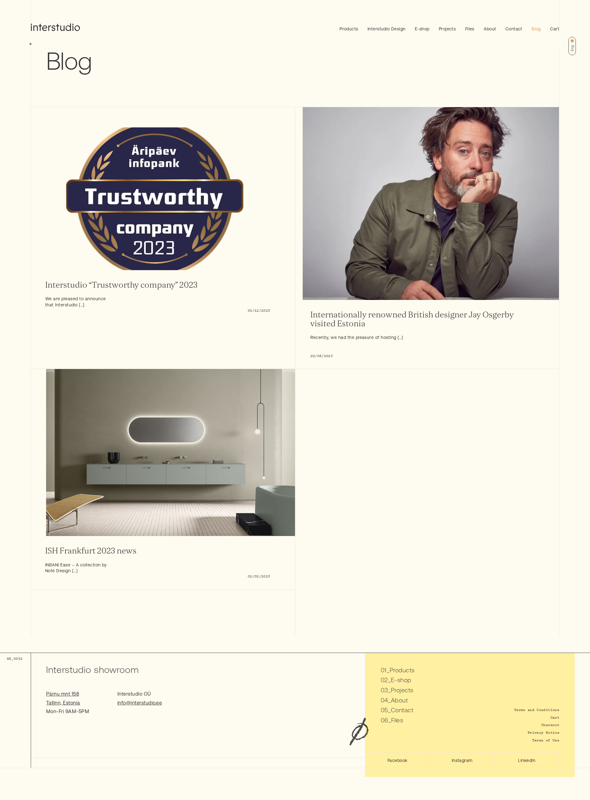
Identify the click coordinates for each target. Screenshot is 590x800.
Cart (554, 28)
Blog (536, 28)
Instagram (462, 760)
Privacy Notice (543, 732)
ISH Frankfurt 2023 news (90, 551)
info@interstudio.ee (139, 702)
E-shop (422, 28)
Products (349, 28)
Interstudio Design (387, 28)
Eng (572, 48)
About (490, 28)
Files (469, 28)
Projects (447, 28)
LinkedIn (526, 760)
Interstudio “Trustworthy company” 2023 (121, 285)
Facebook (397, 760)
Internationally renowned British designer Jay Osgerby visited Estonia (412, 319)
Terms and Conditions (536, 709)
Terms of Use (545, 740)
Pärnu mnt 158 (62, 694)
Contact (513, 28)
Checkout (550, 724)
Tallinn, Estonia (63, 702)
